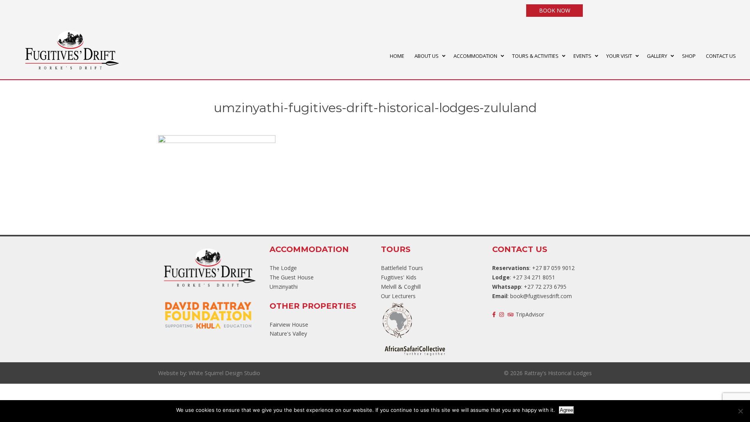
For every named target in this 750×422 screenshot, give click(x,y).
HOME (397, 55)
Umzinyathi (284, 286)
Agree (566, 410)
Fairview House (289, 324)
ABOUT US (426, 55)
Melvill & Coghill (401, 286)
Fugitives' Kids (398, 277)
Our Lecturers (398, 296)
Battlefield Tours (402, 268)
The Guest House (292, 277)
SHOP (689, 55)
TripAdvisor (530, 314)
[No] (740, 411)
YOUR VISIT (619, 55)
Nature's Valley (288, 333)
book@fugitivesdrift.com (541, 296)
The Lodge (283, 268)
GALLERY (657, 55)
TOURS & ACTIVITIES (535, 55)
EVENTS (582, 55)
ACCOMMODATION (475, 55)
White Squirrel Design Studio (224, 373)
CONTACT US (721, 55)
